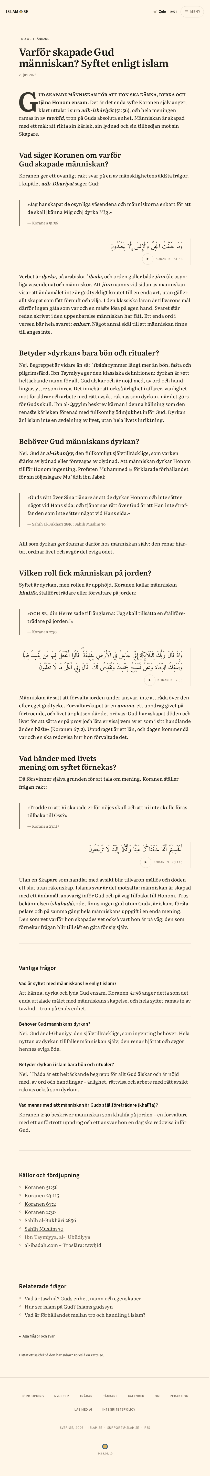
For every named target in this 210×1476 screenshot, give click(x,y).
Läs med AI (83, 1409)
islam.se (95, 1427)
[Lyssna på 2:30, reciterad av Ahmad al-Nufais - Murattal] (149, 680)
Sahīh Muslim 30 (44, 1228)
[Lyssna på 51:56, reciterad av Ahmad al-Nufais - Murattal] (147, 259)
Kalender (136, 1396)
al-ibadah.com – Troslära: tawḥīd (63, 1245)
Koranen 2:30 (40, 1211)
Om (157, 1396)
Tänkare (110, 1396)
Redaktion (179, 1396)
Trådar (86, 1396)
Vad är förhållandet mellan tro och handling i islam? (85, 1314)
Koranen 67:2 (40, 1203)
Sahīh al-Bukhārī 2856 (50, 1220)
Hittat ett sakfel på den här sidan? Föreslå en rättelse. (61, 1354)
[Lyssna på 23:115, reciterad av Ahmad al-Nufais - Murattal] (145, 862)
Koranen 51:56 (41, 1187)
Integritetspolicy (118, 1409)
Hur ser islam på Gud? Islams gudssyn (69, 1306)
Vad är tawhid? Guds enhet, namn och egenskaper (83, 1298)
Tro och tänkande (35, 39)
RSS (147, 1427)
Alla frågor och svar (39, 1336)
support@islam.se (123, 1427)
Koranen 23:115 (42, 1195)
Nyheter (61, 1396)
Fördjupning (33, 1396)
